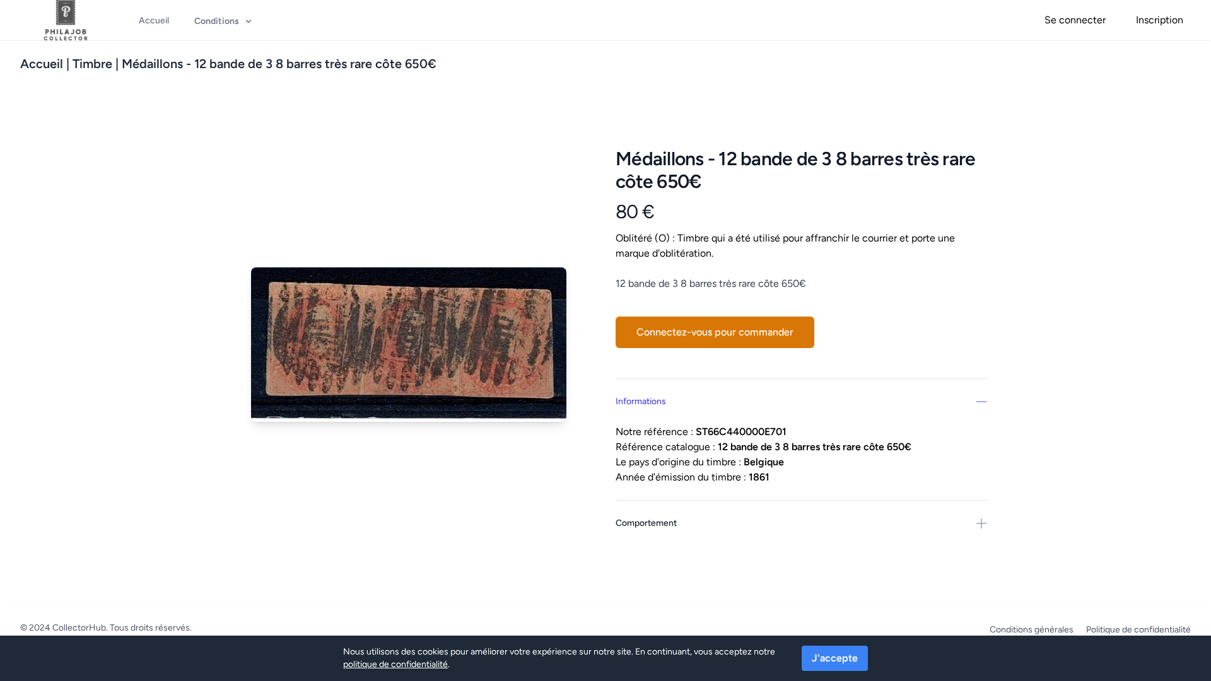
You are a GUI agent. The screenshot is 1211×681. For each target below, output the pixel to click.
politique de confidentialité (395, 664)
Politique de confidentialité (1138, 629)
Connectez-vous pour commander (714, 332)
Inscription (1159, 20)
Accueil (41, 63)
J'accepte (835, 658)
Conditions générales (1032, 629)
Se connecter (1075, 20)
